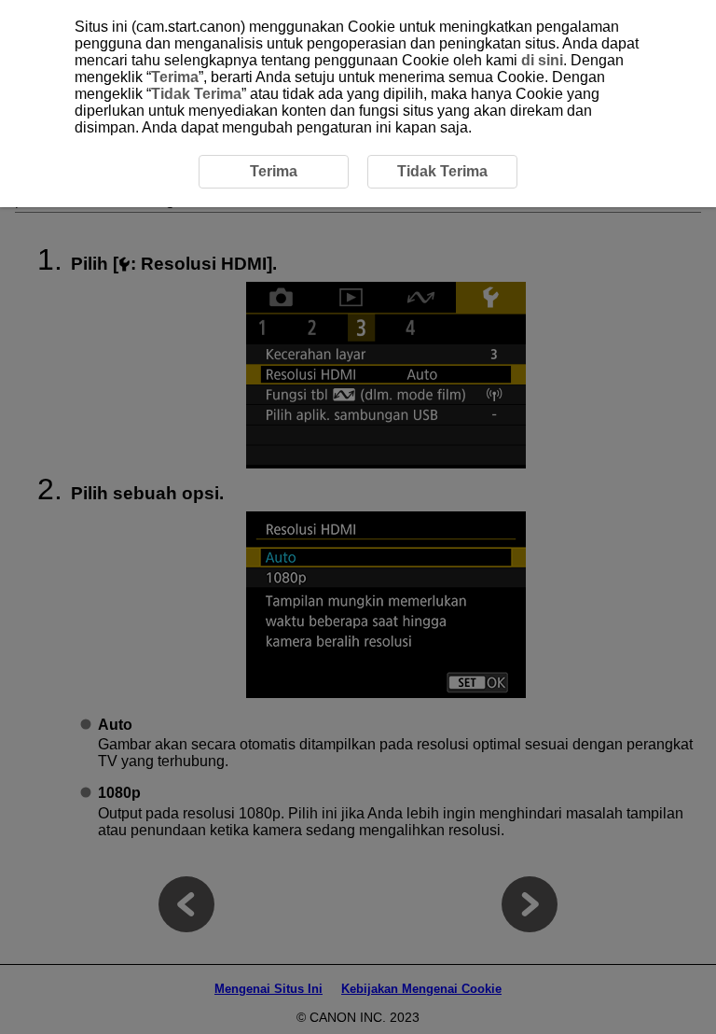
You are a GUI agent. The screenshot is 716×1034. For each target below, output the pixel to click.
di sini (542, 60)
